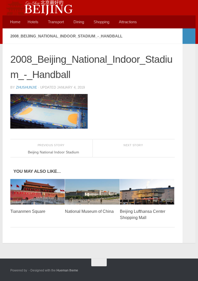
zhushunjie (26, 87)
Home (15, 22)
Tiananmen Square (27, 211)
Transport (56, 22)
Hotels (33, 22)
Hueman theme (67, 270)
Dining (78, 22)
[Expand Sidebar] (189, 36)
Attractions (128, 22)
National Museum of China (89, 211)
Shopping (101, 22)
